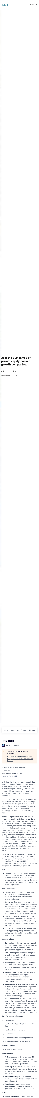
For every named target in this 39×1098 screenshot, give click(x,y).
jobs (6, 730)
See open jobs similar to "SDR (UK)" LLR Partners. (20, 760)
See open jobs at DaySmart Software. (19, 756)
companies (14, 730)
